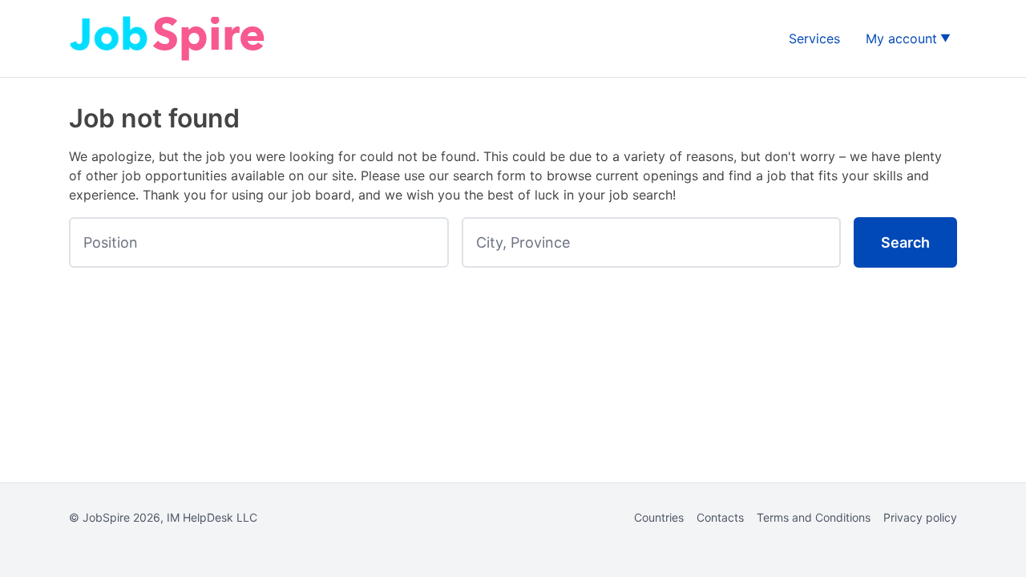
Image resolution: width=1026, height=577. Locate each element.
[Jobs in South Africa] (169, 38)
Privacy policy (920, 517)
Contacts (720, 517)
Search (905, 242)
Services (814, 38)
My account (901, 38)
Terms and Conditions (813, 517)
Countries (659, 517)
